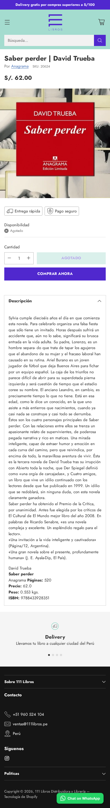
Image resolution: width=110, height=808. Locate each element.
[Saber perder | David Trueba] (55, 143)
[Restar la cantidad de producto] (9, 258)
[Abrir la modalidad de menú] (7, 22)
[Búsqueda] (100, 40)
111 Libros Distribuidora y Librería (60, 791)
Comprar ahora (55, 273)
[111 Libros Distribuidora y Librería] (55, 22)
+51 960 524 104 (28, 714)
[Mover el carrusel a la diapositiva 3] (57, 655)
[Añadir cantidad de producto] (28, 258)
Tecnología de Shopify (20, 796)
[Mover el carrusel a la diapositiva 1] (49, 655)
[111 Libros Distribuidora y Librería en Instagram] (7, 759)
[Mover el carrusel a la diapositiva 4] (61, 655)
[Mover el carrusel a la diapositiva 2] (53, 655)
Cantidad (12, 247)
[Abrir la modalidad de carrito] (101, 22)
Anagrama (20, 66)
